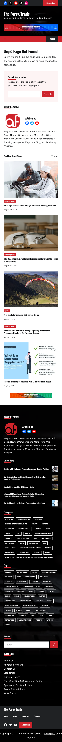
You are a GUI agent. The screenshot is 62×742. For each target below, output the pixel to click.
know (49, 601)
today (50, 615)
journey (39, 601)
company (47, 581)
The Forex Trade (17, 13)
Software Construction (30, 548)
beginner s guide (49, 572)
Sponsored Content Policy (18, 685)
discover (9, 591)
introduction (25, 601)
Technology (24, 552)
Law (35, 538)
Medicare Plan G (11, 605)
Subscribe (26, 724)
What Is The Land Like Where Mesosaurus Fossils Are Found (29, 557)
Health (28, 533)
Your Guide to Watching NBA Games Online (21, 314)
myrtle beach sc (30, 605)
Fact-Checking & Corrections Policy (23, 681)
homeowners (29, 596)
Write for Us (10, 693)
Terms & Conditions (14, 689)
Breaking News (10, 201)
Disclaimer (9, 672)
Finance (38, 529)
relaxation (9, 615)
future (52, 591)
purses (19, 610)
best (19, 577)
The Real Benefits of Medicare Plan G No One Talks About (27, 381)
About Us (8, 660)
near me (45, 605)
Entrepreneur (24, 529)
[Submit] (54, 644)
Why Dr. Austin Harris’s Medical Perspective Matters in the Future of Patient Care (31, 260)
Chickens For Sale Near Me (16, 524)
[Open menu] (5, 39)
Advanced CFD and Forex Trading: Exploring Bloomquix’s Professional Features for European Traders (27, 332)
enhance (21, 591)
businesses (21, 581)
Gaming (8, 533)
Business (38, 519)
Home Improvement (43, 533)
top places (9, 620)
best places (30, 577)
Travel (48, 552)
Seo (44, 543)
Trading (37, 552)
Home (16, 596)
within (50, 620)
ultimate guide (25, 620)
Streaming (9, 552)
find (31, 591)
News (22, 543)
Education (9, 529)
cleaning (35, 581)
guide (7, 596)
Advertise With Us (13, 664)
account (8, 572)
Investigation (23, 538)
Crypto (45, 524)
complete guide (11, 586)
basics (34, 572)
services (22, 615)
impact (42, 596)
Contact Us (9, 668)
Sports (7, 311)
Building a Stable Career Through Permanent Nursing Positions (30, 205)
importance (10, 601)
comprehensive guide (31, 586)
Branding (9, 519)
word (7, 625)
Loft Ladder (10, 543)
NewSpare (49, 733)
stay (33, 615)
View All (54, 156)
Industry (9, 538)
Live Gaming (46, 538)
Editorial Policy (12, 677)
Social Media (10, 548)
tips (41, 615)
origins (8, 610)
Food (48, 529)
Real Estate (33, 543)
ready (28, 610)
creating (49, 586)
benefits (8, 577)
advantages (22, 572)
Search (48, 94)
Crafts (34, 524)
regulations (41, 610)
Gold (18, 533)
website (39, 620)
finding (41, 591)
